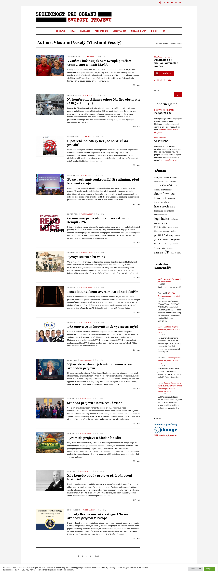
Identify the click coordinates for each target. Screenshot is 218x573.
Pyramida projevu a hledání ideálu (94, 438)
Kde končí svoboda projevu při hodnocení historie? (99, 477)
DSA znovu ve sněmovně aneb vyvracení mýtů (102, 327)
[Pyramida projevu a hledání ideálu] (50, 443)
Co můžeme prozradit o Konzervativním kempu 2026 (98, 220)
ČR (167, 252)
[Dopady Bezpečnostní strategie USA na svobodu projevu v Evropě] (50, 519)
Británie (174, 177)
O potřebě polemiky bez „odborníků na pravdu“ (97, 143)
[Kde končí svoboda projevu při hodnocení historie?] (50, 480)
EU (164, 198)
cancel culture (159, 181)
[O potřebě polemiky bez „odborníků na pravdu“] (50, 146)
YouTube (170, 248)
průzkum (177, 236)
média (164, 223)
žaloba (179, 253)
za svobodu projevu (169, 160)
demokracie (166, 189)
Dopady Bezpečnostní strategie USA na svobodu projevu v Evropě (97, 516)
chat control (157, 186)
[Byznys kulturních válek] (50, 262)
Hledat (157, 91)
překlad (156, 240)
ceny (166, 181)
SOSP (160, 279)
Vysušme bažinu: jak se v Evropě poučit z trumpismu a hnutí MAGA (99, 63)
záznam (158, 252)
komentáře (158, 210)
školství (173, 253)
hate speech (161, 206)
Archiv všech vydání (162, 80)
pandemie (166, 231)
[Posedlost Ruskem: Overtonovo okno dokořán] (50, 297)
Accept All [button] (209, 569)
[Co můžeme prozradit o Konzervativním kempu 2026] (50, 223)
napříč (170, 227)
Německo (158, 231)
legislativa (161, 218)
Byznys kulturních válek (86, 257)
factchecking (161, 202)
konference (169, 210)
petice (173, 231)
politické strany (163, 235)
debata (157, 189)
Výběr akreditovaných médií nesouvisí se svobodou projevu (99, 366)
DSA (157, 198)
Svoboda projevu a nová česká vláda (94, 403)
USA (157, 248)
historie (172, 207)
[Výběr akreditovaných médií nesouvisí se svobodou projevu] (50, 369)
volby (164, 248)
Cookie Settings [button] (195, 569)
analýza (158, 177)
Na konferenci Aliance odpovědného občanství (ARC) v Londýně (103, 101)
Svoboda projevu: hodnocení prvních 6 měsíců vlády (169, 329)
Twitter (175, 243)
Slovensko (157, 244)
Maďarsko (174, 219)
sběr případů (175, 239)
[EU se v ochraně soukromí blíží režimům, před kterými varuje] (50, 184)
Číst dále (136, 85)
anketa (166, 177)
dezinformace (164, 193)
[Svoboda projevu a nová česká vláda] (50, 408)
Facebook (171, 198)
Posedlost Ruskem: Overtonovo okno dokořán (103, 292)
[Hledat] (178, 94)
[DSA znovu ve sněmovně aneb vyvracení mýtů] (50, 331)
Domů (156, 43)
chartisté (173, 181)
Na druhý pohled (160, 227)
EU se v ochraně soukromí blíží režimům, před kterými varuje (103, 182)
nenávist (175, 227)
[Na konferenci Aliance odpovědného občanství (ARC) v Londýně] (50, 104)
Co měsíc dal (169, 185)
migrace (157, 223)
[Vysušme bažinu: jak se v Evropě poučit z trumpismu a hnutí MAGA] (50, 66)
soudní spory (166, 244)
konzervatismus (160, 214)
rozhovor (164, 239)
